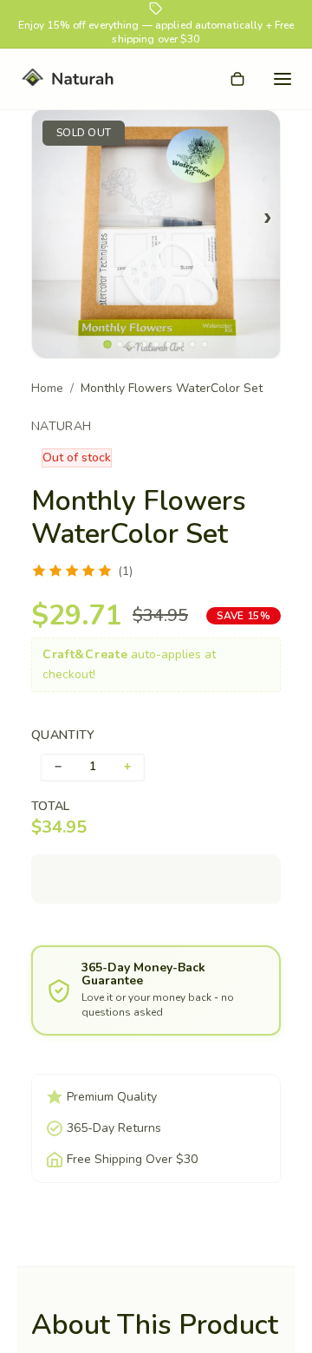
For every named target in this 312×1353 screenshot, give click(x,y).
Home (47, 388)
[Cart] (237, 79)
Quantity (63, 735)
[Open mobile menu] (282, 79)
